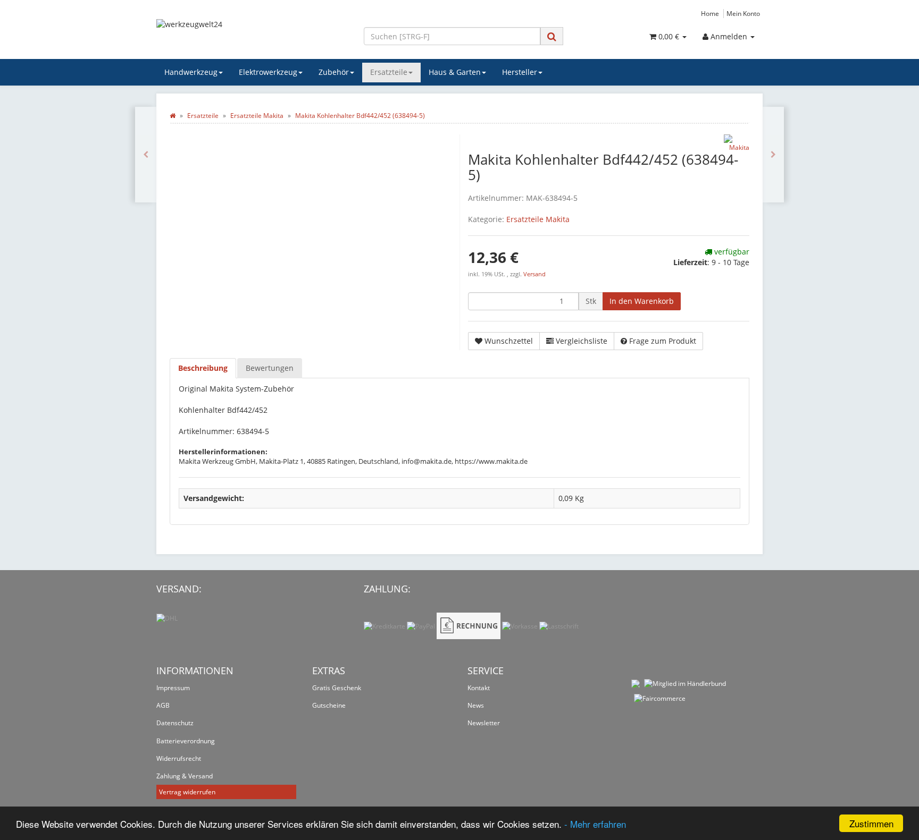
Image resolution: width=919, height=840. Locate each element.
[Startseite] (173, 115)
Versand (534, 274)
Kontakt (478, 687)
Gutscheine (329, 705)
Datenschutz (175, 722)
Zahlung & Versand (184, 775)
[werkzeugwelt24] (252, 35)
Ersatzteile (388, 72)
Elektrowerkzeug (268, 72)
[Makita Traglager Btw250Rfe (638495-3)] (773, 154)
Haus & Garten (455, 72)
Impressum (173, 687)
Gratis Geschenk (336, 687)
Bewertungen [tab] (270, 368)
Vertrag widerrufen (187, 791)
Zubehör (334, 72)
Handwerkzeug (191, 72)
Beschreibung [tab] (203, 368)
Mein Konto (743, 13)
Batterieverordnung (185, 740)
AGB (163, 705)
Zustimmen (871, 823)
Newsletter (483, 722)
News (475, 705)
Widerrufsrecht (178, 758)
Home (710, 13)
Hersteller (519, 72)
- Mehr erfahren (595, 823)
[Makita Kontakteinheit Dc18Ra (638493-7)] (145, 154)
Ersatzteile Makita (538, 219)
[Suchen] (551, 36)
